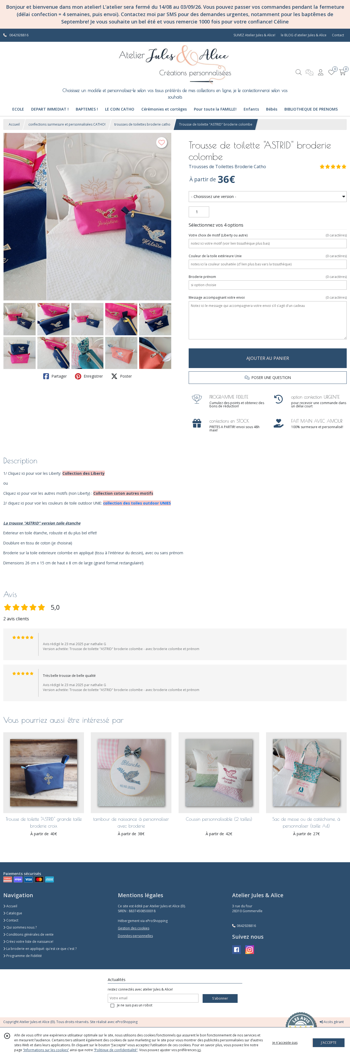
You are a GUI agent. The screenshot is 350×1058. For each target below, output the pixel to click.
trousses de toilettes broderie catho (142, 124)
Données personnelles (135, 935)
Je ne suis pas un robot (134, 1005)
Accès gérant (333, 1022)
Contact (338, 35)
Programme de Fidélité (23, 955)
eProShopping (126, 1022)
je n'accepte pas (285, 1042)
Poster (125, 376)
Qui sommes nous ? (21, 927)
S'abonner (220, 998)
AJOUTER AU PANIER (267, 358)
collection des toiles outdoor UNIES (137, 503)
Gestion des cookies (133, 928)
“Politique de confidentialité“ (116, 1050)
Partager (58, 376)
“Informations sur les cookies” (46, 1050)
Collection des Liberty (83, 473)
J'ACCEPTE (328, 1042)
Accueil (14, 124)
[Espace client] (320, 72)
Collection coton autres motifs (123, 493)
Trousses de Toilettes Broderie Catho (227, 167)
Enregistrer (93, 376)
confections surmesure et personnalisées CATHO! (67, 124)
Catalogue (13, 913)
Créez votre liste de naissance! (29, 941)
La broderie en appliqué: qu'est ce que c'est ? (41, 948)
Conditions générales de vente (29, 934)
